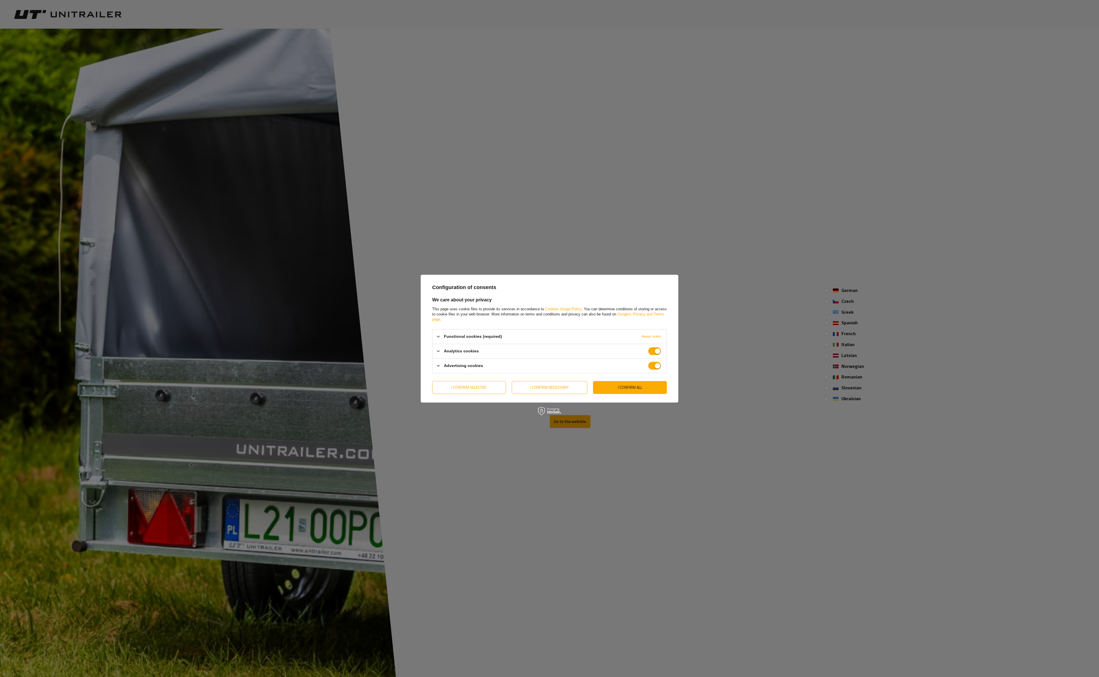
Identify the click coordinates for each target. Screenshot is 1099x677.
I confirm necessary (549, 387)
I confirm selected (469, 387)
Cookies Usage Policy (563, 309)
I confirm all (630, 387)
